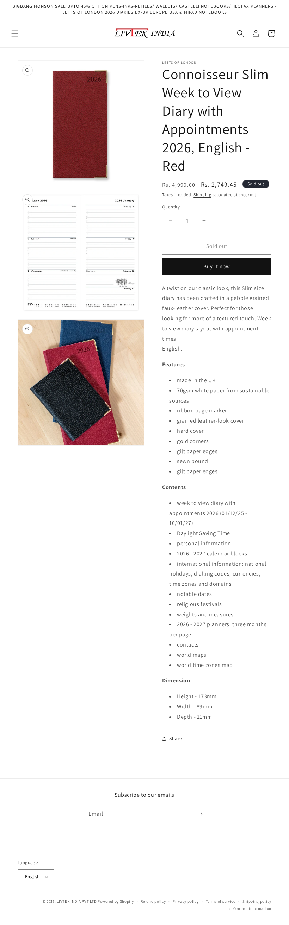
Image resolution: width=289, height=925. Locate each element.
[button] (15, 33)
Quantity (171, 207)
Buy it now (216, 266)
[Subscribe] (200, 814)
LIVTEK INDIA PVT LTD (77, 901)
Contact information (252, 908)
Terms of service (220, 901)
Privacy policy (186, 901)
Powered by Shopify (116, 901)
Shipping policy (257, 901)
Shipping (202, 194)
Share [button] (175, 738)
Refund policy (153, 901)
